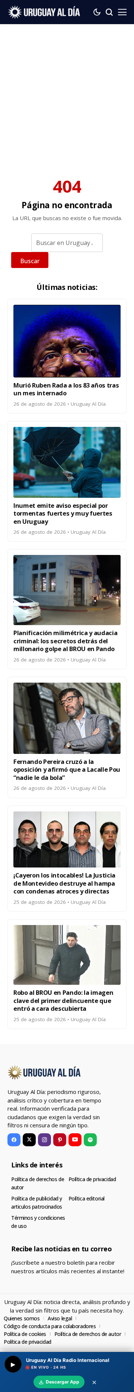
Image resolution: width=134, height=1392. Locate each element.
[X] (29, 1139)
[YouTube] (75, 1139)
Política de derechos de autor (87, 1333)
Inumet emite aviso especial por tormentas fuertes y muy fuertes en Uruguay (62, 513)
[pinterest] (59, 1139)
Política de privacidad (92, 1179)
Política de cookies (25, 1333)
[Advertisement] (67, 94)
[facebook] (13, 1139)
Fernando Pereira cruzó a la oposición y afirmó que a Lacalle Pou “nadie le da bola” (66, 769)
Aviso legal (60, 1318)
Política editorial (86, 1198)
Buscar (29, 261)
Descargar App (62, 1382)
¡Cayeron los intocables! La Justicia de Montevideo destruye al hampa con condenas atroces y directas (64, 883)
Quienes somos (22, 1318)
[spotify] (90, 1139)
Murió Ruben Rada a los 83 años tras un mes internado (66, 389)
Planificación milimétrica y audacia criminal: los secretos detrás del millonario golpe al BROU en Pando (65, 640)
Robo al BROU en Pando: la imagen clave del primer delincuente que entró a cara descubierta (63, 1000)
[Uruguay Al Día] (44, 12)
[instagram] (44, 1139)
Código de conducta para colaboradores (50, 1326)
